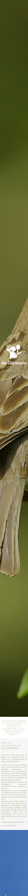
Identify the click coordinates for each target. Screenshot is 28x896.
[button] (26, 3)
